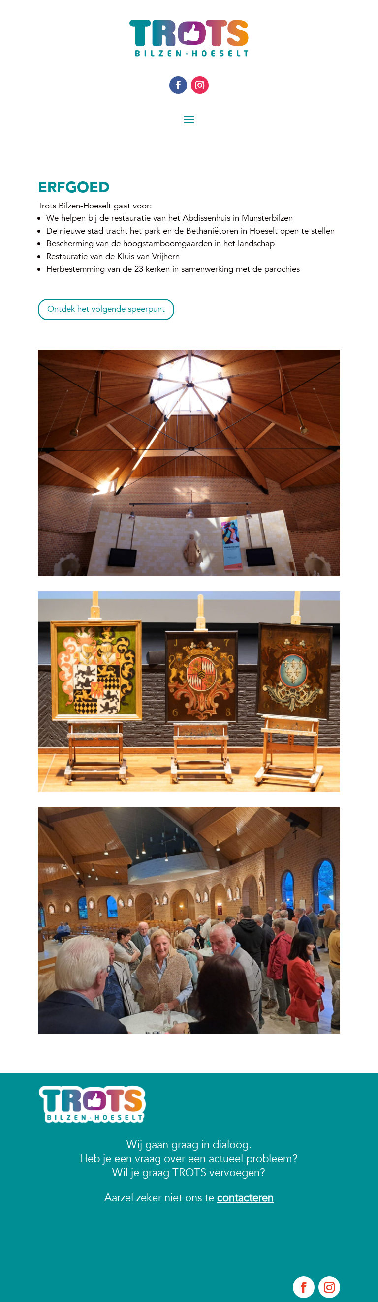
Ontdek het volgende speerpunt (106, 309)
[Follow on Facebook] (178, 85)
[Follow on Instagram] (200, 85)
